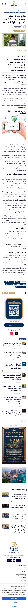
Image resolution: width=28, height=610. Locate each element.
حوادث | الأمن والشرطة (6, 496)
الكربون (22, 84)
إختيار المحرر (6, 507)
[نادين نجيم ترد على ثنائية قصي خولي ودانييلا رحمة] (5, 506)
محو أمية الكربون (18, 68)
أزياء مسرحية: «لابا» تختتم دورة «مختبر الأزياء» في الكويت (12, 354)
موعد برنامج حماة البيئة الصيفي (14, 60)
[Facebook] (8, 560)
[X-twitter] (17, 560)
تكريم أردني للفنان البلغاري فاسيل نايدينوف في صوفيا (12, 344)
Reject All (14, 607)
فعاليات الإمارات (7, 12)
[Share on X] (23, 31)
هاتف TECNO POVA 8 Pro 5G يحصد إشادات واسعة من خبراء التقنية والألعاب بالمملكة (11, 400)
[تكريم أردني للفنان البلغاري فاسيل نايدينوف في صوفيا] (24, 343)
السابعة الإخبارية (9, 282)
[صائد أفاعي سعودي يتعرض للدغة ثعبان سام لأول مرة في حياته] (5, 494)
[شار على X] (16, 333)
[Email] (20, 31)
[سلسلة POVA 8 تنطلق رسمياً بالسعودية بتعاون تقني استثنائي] (24, 411)
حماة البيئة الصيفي (20, 287)
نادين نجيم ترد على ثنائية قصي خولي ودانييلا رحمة (18, 506)
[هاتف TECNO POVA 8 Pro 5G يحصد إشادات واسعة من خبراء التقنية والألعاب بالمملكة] (24, 397)
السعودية (7, 517)
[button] (25, 4)
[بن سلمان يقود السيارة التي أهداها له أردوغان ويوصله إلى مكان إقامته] (5, 515)
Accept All (14, 598)
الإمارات (24, 12)
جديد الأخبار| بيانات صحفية (17, 12)
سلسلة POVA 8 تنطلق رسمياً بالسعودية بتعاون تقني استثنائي (11, 413)
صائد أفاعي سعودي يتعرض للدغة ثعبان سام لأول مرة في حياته (19, 496)
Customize (14, 602)
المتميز (24, 284)
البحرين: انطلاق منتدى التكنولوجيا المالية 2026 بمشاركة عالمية (13, 366)
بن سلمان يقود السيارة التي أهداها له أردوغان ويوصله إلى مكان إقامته (19, 517)
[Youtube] (14, 560)
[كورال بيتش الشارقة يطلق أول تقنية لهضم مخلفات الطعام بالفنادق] (24, 386)
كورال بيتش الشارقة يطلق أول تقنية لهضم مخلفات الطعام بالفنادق (12, 388)
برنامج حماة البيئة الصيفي (13, 284)
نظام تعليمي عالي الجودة (16, 62)
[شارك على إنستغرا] (11, 333)
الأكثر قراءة (6, 528)
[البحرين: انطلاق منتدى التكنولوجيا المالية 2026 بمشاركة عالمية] (24, 364)
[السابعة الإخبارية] (14, 4)
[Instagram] (19, 560)
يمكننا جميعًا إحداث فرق (17, 70)
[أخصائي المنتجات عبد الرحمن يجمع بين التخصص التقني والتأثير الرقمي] (24, 375)
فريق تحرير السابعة (17, 26)
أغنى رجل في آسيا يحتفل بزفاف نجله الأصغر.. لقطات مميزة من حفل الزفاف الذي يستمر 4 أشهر (18, 529)
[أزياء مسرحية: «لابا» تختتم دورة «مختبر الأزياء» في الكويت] (24, 352)
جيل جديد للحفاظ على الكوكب (15, 65)
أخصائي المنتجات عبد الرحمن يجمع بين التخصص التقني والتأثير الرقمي (12, 377)
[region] (14, 596)
